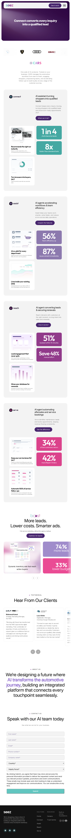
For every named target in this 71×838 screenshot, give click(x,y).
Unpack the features (45, 223)
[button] (64, 5)
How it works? (43, 325)
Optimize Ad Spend (35, 536)
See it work (55, 5)
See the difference (43, 429)
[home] (9, 5)
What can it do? (43, 118)
